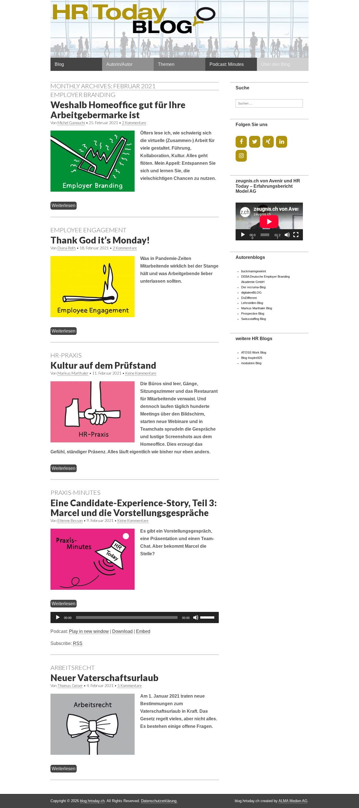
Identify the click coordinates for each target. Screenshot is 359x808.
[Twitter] (254, 142)
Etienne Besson (70, 520)
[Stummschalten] (196, 617)
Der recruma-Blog (253, 287)
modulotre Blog (251, 363)
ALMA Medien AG (293, 801)
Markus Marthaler (72, 373)
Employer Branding (83, 94)
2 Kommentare (134, 122)
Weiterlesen (63, 205)
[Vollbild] (296, 235)
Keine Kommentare (140, 373)
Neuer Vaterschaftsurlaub (104, 677)
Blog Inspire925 (251, 357)
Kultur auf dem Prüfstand (103, 365)
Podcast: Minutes (227, 64)
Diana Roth (66, 248)
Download (122, 631)
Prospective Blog (252, 313)
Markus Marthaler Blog (256, 308)
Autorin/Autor (119, 64)
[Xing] (268, 142)
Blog (59, 64)
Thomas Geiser (70, 685)
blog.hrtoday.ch (92, 801)
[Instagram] (241, 156)
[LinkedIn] (281, 142)
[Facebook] (241, 142)
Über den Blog (275, 64)
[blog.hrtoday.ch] (179, 29)
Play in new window (89, 631)
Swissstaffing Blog (253, 319)
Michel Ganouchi (71, 122)
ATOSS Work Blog (253, 352)
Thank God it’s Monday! (100, 239)
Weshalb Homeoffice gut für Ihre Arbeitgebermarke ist (117, 109)
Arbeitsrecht (72, 667)
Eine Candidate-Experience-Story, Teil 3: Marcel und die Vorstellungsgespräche (133, 507)
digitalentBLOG (251, 292)
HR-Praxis (66, 355)
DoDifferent (249, 297)
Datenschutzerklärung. (159, 801)
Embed (143, 631)
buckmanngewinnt (253, 271)
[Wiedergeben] (58, 617)
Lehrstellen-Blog (252, 303)
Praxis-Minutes (75, 492)
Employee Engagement (88, 230)
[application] (134, 617)
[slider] (208, 617)
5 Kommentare (130, 685)
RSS (77, 643)
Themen (166, 64)
